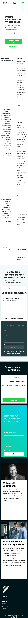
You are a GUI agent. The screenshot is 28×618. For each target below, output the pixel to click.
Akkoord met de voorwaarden (14, 344)
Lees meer (14, 400)
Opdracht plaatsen (13, 40)
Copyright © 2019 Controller (11, 615)
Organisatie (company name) (10, 432)
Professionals (13, 46)
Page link (4, 597)
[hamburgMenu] (23, 3)
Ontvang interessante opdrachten (14, 318)
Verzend (14, 347)
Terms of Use (20, 615)
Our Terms (4, 603)
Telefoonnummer (7, 446)
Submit (14, 454)
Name (5, 437)
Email (5, 441)
